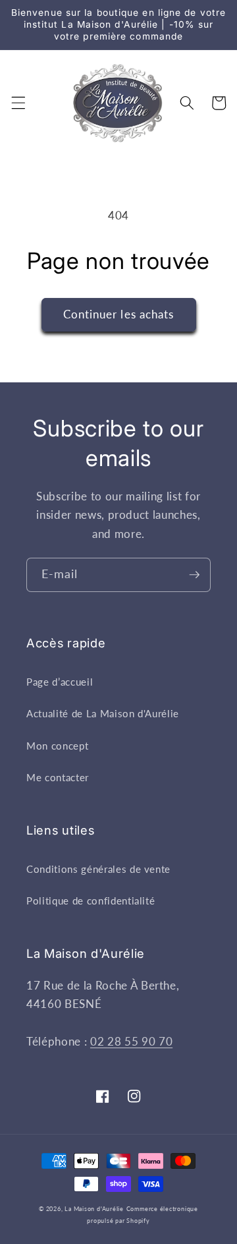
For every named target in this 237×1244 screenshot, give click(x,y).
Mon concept (57, 746)
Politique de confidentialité (90, 900)
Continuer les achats (118, 314)
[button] (18, 103)
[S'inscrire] (194, 575)
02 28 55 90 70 (131, 1041)
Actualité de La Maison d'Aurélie (102, 713)
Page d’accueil (59, 682)
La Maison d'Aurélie (94, 1208)
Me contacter (57, 777)
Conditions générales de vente (98, 869)
